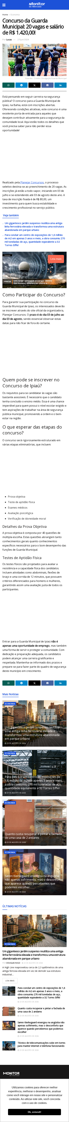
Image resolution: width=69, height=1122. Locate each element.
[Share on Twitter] (34, 85)
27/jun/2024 (23, 39)
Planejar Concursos (32, 182)
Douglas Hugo (13, 963)
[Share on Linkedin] (60, 85)
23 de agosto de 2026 (16, 743)
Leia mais (11, 980)
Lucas (9, 39)
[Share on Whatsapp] (8, 85)
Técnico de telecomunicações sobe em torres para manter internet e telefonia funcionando (41, 1044)
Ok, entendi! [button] (34, 1112)
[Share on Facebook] (47, 85)
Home (5, 14)
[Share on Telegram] (21, 85)
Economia (15, 14)
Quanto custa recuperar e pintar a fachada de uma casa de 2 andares (33, 836)
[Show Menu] (3, 5)
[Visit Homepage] (37, 4)
